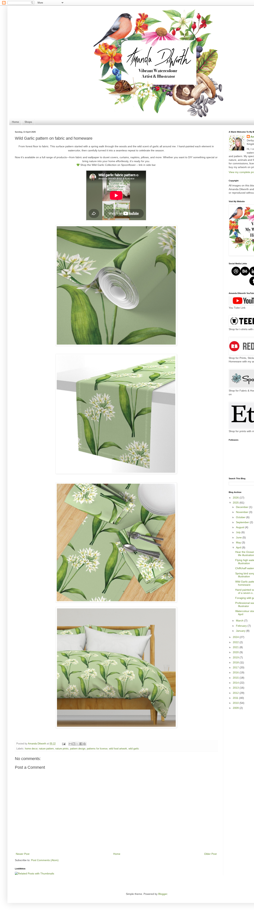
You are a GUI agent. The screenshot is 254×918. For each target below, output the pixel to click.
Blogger (162, 893)
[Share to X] (77, 744)
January (241, 630)
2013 (236, 687)
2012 (236, 692)
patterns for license (97, 748)
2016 (236, 672)
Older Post (210, 853)
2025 (236, 502)
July (238, 532)
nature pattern (46, 748)
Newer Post (22, 853)
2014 (236, 682)
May (239, 542)
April (239, 547)
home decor (31, 748)
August (240, 527)
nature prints (62, 748)
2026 (236, 497)
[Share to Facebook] (81, 744)
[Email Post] (63, 743)
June (239, 537)
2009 (236, 707)
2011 (236, 697)
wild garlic (133, 748)
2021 (236, 647)
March (240, 620)
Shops (28, 121)
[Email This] (70, 744)
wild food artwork (118, 748)
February (241, 625)
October (241, 517)
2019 (236, 657)
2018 (236, 662)
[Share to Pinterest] (84, 744)
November (242, 512)
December (242, 507)
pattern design (77, 748)
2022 (236, 642)
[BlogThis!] (74, 744)
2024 (236, 637)
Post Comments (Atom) (45, 860)
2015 (236, 677)
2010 (236, 702)
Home (15, 121)
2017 (236, 667)
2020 (236, 652)
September (243, 522)
